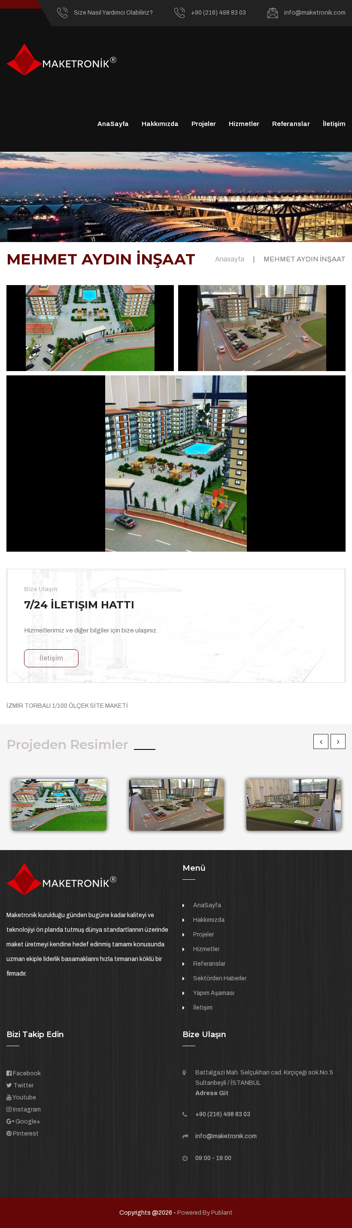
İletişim (334, 123)
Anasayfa (229, 259)
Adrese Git (211, 1093)
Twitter (22, 1085)
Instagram (26, 1109)
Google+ (27, 1121)
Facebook (26, 1073)
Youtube (24, 1097)
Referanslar (291, 123)
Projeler (203, 123)
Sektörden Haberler (219, 978)
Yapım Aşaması (213, 993)
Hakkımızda (160, 123)
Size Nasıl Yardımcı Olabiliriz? (113, 12)
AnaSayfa (113, 123)
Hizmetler (244, 123)
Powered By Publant (205, 1213)
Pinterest (25, 1133)
